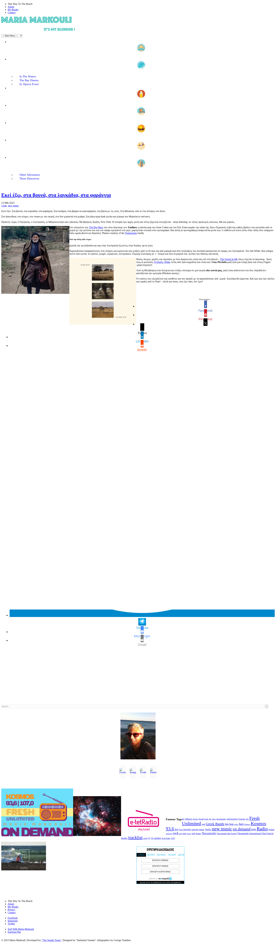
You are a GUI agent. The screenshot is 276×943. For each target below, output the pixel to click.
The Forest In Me (229, 259)
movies (195, 829)
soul (184, 833)
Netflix (208, 829)
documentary (221, 819)
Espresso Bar (14, 932)
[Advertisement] (97, 678)
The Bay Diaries (28, 80)
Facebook (13, 918)
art (183, 819)
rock (176, 833)
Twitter (11, 923)
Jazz (241, 824)
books (195, 819)
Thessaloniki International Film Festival (255, 833)
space (189, 834)
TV (149, 838)
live (176, 829)
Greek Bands (215, 824)
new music (13, 205)
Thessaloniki (209, 833)
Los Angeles (185, 829)
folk (247, 819)
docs (214, 819)
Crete (4, 205)
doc (210, 819)
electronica (232, 819)
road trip (169, 834)
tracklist (135, 837)
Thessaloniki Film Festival (227, 834)
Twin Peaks (165, 838)
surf (193, 833)
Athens (188, 819)
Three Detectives (29, 178)
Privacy (11, 909)
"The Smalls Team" (51, 940)
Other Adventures (29, 174)
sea (180, 833)
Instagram (13, 920)
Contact (11, 12)
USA (173, 838)
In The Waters (27, 76)
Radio (262, 828)
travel (145, 838)
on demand (242, 829)
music (201, 829)
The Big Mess (96, 227)
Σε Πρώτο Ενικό (29, 84)
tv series (156, 838)
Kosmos (247, 824)
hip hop (229, 824)
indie (236, 824)
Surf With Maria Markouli (21, 929)
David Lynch (203, 819)
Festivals (241, 819)
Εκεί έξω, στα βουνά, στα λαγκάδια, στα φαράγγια (56, 195)
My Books (13, 9)
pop (253, 829)
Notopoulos (131, 233)
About (11, 6)
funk (203, 824)
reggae (271, 829)
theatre (198, 833)
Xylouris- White (162, 262)
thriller (124, 838)
